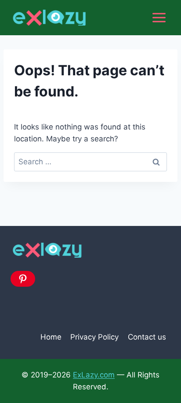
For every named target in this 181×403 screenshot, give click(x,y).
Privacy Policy (94, 337)
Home (51, 337)
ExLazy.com (94, 374)
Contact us (147, 337)
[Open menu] (158, 17)
